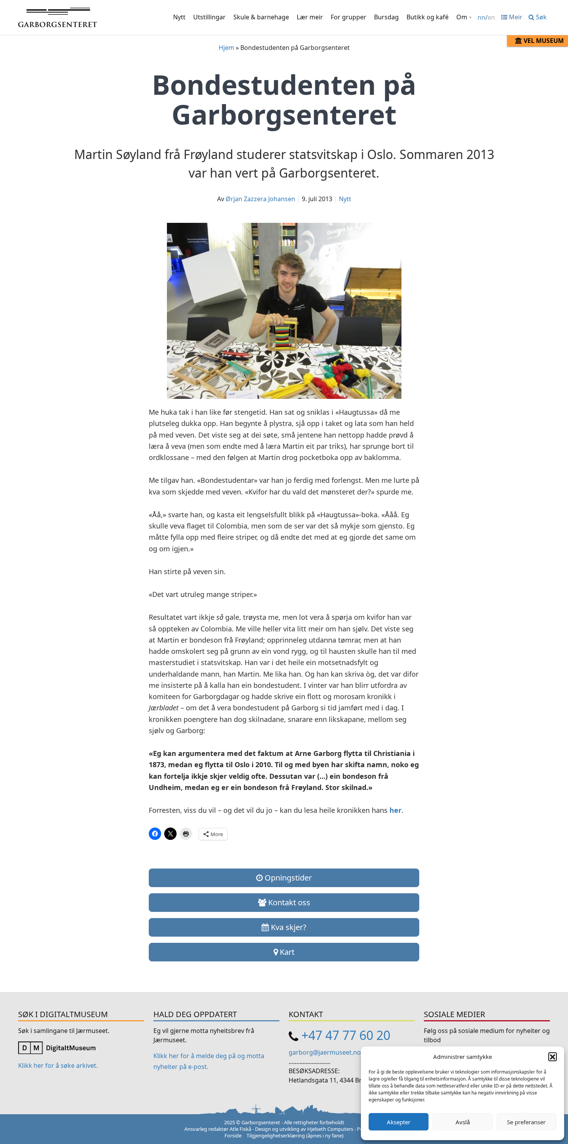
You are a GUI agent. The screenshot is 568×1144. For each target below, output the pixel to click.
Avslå (463, 1122)
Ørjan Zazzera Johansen (260, 199)
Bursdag (386, 17)
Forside (232, 1135)
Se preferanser (526, 1122)
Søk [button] (540, 17)
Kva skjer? (287, 927)
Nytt (179, 17)
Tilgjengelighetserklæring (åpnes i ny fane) (295, 1135)
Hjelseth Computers (330, 1128)
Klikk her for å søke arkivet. (58, 1065)
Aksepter (398, 1122)
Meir (514, 17)
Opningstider (287, 877)
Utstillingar (209, 17)
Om (461, 17)
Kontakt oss (288, 902)
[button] (552, 1056)
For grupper (348, 17)
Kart (286, 952)
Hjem (226, 47)
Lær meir (310, 17)
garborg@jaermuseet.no (325, 1052)
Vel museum (543, 40)
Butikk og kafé (427, 17)
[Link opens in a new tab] (56, 1047)
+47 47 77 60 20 (345, 1035)
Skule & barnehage (261, 17)
